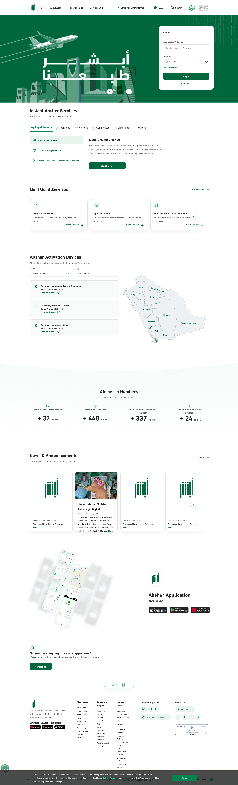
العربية (161, 7)
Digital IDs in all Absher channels (48, 409)
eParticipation (76, 8)
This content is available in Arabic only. (49, 525)
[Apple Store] (157, 610)
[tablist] (119, 127)
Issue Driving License (104, 139)
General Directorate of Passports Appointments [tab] (59, 160)
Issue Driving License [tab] (47, 140)
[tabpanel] (119, 153)
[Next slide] (129, 91)
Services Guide (97, 8)
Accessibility (81, 727)
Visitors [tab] (83, 127)
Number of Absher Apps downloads (190, 409)
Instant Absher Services (53, 110)
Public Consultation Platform (121, 751)
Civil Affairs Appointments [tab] (49, 150)
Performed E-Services (95, 409)
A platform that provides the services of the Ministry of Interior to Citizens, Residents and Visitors (47, 714)
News (79, 717)
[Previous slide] (110, 91)
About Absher (56, 8)
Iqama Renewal (102, 213)
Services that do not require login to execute (51, 116)
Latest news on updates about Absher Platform (52, 461)
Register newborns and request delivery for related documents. (55, 219)
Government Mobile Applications (121, 767)
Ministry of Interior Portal (122, 712)
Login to (116, 685)
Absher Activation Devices (55, 256)
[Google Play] (179, 610)
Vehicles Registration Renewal (170, 213)
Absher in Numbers (119, 391)
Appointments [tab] (43, 126)
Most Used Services (49, 189)
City (77, 268)
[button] (74, 289)
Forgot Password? (170, 67)
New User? (186, 83)
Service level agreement (81, 723)
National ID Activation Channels (101, 736)
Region (32, 268)
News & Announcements (53, 455)
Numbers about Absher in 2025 (119, 397)
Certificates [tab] (102, 127)
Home (41, 8)
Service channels (100, 729)
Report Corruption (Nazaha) (101, 717)
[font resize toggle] (150, 709)
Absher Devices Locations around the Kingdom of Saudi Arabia (60, 262)
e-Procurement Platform (122, 759)
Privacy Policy (82, 710)
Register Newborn (44, 213)
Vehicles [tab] (65, 127)
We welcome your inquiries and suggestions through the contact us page (58, 657)
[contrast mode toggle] (143, 709)
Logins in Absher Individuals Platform (143, 409)
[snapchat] (197, 717)
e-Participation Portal (122, 744)
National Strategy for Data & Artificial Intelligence (123, 728)
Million (55, 419)
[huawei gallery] (200, 610)
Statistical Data (82, 731)
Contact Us (40, 666)
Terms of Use (81, 714)
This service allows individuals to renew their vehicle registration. (175, 219)
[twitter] (184, 717)
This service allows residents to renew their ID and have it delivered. (117, 219)
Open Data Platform (120, 737)
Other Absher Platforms (132, 7)
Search (178, 7)
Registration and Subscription (103, 744)
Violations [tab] (123, 127)
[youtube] (178, 717)
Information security (81, 736)
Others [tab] (142, 127)
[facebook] (191, 717)
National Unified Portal (123, 719)
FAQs (99, 723)
